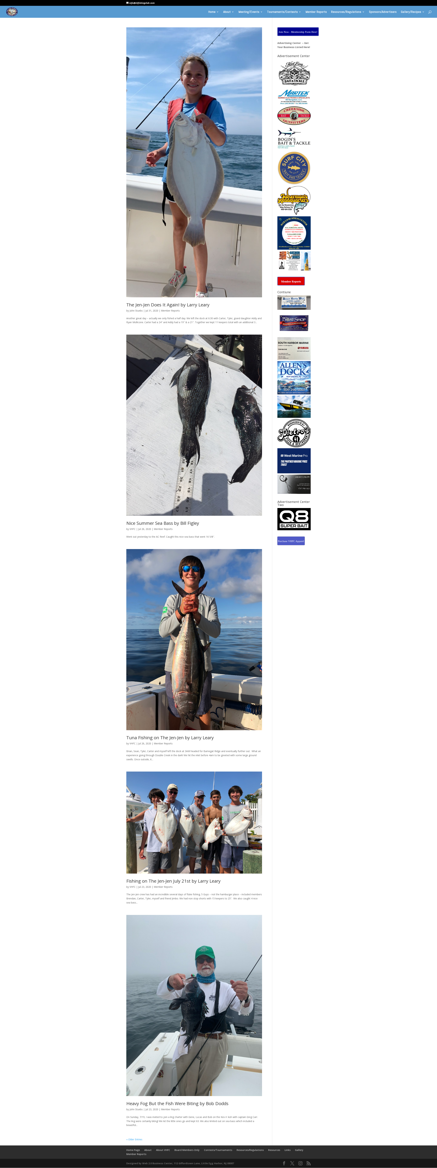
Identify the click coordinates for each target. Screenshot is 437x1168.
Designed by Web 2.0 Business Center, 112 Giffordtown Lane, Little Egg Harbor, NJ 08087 (180, 1163)
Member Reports (316, 12)
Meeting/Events (248, 12)
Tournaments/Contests (282, 12)
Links (288, 1150)
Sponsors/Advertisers (383, 12)
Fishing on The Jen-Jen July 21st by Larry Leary (173, 881)
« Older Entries (134, 1139)
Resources (274, 1150)
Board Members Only (187, 1150)
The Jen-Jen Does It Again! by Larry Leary (167, 305)
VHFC (133, 529)
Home (212, 12)
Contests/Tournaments (218, 1150)
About (227, 12)
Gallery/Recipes (411, 12)
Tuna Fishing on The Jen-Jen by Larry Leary (170, 737)
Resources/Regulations (346, 12)
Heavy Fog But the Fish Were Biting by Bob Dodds (177, 1103)
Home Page (133, 1150)
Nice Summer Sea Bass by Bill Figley (162, 523)
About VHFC (163, 1150)
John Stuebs (136, 310)
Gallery (299, 1150)
